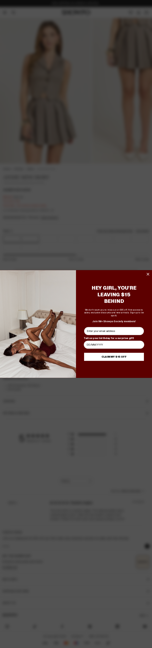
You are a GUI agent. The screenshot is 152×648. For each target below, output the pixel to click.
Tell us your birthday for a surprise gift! (109, 338)
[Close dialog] (148, 274)
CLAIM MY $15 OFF (114, 356)
